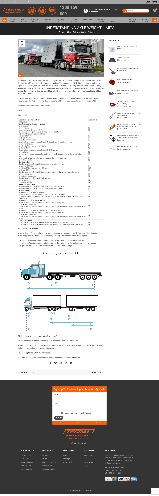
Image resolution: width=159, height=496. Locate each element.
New (4, 20)
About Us (4, 2)
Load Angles (25, 459)
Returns (44, 459)
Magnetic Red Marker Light (125, 79)
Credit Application (48, 469)
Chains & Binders (27, 462)
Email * (56, 403)
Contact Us (13, 2)
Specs (65, 455)
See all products (26, 469)
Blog (20, 2)
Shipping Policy (68, 462)
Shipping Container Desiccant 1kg (127, 46)
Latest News (88, 462)
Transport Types (145, 20)
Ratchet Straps (26, 455)
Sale (154, 20)
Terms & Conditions (49, 462)
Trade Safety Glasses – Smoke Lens (127, 91)
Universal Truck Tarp (123, 57)
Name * (56, 394)
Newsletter (27, 2)
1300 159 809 (68, 10)
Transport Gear (26, 466)
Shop (85, 466)
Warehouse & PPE (87, 20)
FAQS (86, 459)
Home (63, 32)
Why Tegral (67, 459)
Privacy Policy (47, 466)
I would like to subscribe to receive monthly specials (74, 413)
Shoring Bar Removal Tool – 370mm (127, 146)
